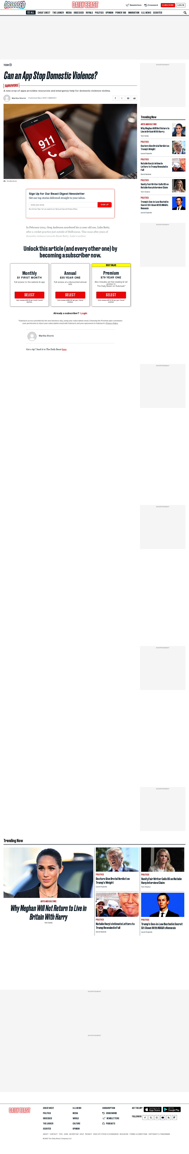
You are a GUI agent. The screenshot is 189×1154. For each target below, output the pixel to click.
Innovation (133, 12)
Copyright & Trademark (159, 1134)
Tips (61, 1134)
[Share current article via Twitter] (121, 98)
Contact (54, 1134)
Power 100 (120, 12)
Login (83, 313)
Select (29, 295)
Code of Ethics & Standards (106, 1134)
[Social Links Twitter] (151, 1118)
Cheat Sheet (44, 12)
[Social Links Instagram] (156, 1118)
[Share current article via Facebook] (115, 98)
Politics (99, 12)
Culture (76, 1123)
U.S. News (146, 12)
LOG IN (180, 5)
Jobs (66, 1134)
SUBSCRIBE (167, 5)
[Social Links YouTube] (162, 1118)
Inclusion (124, 1134)
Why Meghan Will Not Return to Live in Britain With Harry (48, 912)
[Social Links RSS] (168, 1118)
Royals (89, 12)
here (64, 349)
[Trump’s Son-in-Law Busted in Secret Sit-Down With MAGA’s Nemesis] (178, 209)
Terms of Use (60, 209)
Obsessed (79, 12)
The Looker (58, 12)
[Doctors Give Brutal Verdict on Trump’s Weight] (178, 153)
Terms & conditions (138, 1134)
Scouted (157, 12)
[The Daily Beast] (85, 5)
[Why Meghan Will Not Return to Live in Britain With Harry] (178, 135)
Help (82, 1134)
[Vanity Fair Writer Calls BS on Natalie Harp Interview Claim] (178, 191)
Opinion (109, 12)
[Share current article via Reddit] (134, 98)
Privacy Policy (73, 209)
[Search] (185, 12)
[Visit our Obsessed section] (24, 5)
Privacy (88, 1134)
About (46, 1134)
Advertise (74, 1134)
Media (69, 12)
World (76, 1118)
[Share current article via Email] (128, 98)
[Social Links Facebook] (145, 1118)
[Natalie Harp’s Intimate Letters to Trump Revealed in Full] (178, 171)
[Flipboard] (174, 1118)
